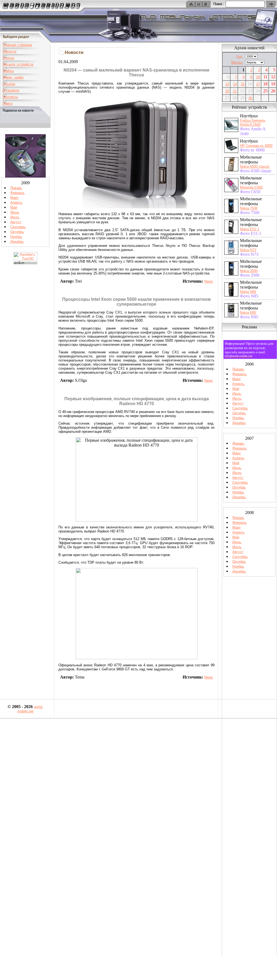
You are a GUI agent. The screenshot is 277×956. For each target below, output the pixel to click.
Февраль (17, 193)
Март (14, 198)
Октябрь (17, 232)
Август (15, 222)
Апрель (16, 203)
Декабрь (17, 242)
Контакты (10, 97)
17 (258, 84)
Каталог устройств (18, 64)
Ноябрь (16, 237)
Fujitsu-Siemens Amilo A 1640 (252, 122)
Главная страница (17, 45)
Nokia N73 (248, 250)
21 (235, 91)
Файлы (8, 71)
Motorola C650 (251, 187)
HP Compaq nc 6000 (256, 146)
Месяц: (237, 62)
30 (250, 98)
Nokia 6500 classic (255, 166)
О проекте (11, 90)
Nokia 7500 (249, 208)
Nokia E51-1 (249, 229)
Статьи (8, 58)
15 (243, 84)
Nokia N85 (248, 292)
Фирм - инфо (13, 77)
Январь (16, 188)
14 (235, 84)
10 (258, 77)
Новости (9, 51)
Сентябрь (18, 227)
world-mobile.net (30, 709)
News (208, 281)
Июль (14, 217)
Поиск (7, 103)
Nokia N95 (248, 313)
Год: (239, 56)
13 (227, 84)
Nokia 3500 (249, 271)
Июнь (14, 212)
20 (227, 91)
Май (13, 207)
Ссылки (9, 84)
